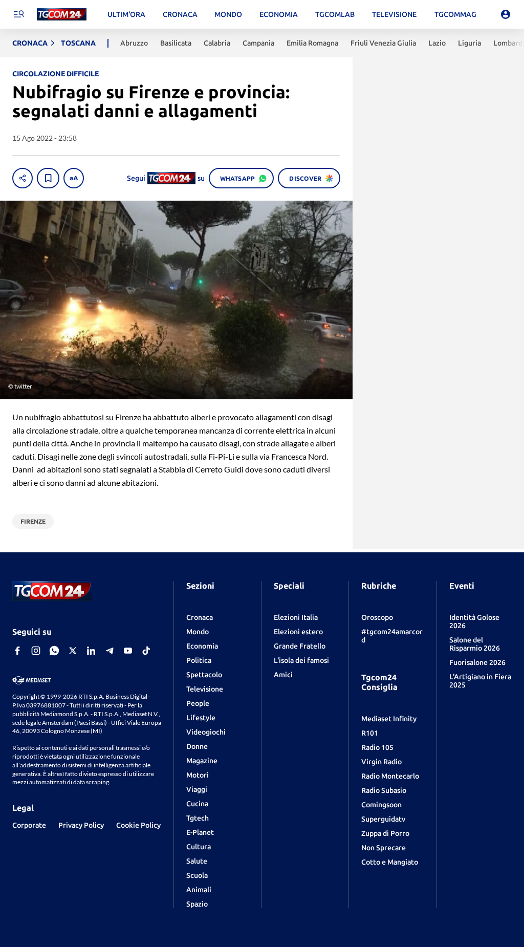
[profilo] (505, 14)
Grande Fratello (299, 646)
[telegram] (109, 650)
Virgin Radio (381, 762)
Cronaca (199, 617)
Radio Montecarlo (390, 776)
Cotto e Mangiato (389, 862)
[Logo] (61, 14)
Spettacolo (204, 675)
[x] (73, 650)
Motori (197, 775)
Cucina (197, 804)
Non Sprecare (383, 848)
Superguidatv (383, 819)
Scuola (197, 875)
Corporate (29, 825)
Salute (196, 861)
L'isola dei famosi (301, 660)
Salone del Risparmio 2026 (474, 644)
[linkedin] (91, 650)
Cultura (198, 847)
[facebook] (17, 650)
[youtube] (128, 650)
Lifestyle (200, 718)
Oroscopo (377, 617)
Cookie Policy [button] (138, 825)
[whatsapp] (54, 650)
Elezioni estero (298, 632)
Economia (202, 646)
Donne (197, 746)
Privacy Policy (81, 825)
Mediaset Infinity (389, 719)
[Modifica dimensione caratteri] (73, 178)
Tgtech (197, 818)
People (197, 703)
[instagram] (36, 650)
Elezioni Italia (296, 617)
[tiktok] (146, 650)
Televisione (204, 689)
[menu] (18, 14)
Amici (283, 675)
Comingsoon (381, 805)
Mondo (197, 632)
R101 (369, 733)
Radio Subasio (383, 790)
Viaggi (196, 789)
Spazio (197, 904)
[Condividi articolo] (22, 178)
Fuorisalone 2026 (477, 662)
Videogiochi (206, 732)
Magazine (201, 761)
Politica (198, 660)
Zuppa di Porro (385, 833)
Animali (198, 890)
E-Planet (200, 832)
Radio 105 (377, 747)
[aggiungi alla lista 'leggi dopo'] (48, 178)
